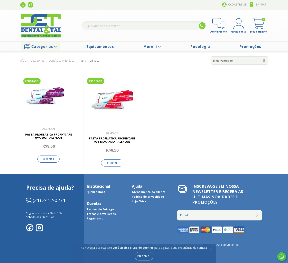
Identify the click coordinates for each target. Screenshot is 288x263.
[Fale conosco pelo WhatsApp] (281, 256)
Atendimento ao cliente (149, 192)
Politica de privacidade (148, 196)
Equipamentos (100, 46)
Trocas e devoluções (101, 214)
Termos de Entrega (100, 209)
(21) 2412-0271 (49, 200)
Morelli (150, 46)
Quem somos (96, 192)
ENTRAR (261, 4)
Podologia (200, 46)
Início (23, 60)
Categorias (42, 46)
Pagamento (95, 218)
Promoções (250, 46)
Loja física (139, 201)
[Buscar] (202, 25)
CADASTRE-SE (237, 4)
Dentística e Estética (61, 60)
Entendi (144, 256)
